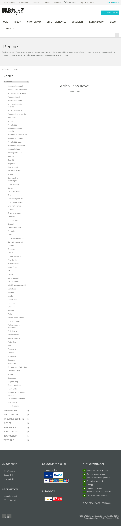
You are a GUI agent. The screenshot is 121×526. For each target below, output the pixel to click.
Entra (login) (96, 22)
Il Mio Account (9, 471)
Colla (10, 235)
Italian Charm (13, 267)
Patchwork (10, 427)
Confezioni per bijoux (16, 238)
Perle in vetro (13, 331)
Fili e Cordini (12, 260)
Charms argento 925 (16, 199)
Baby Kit (11, 160)
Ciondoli (11, 224)
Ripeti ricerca (75, 91)
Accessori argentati (15, 86)
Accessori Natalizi (15, 110)
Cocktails (11, 231)
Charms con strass (15, 202)
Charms (11, 195)
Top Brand (34, 22)
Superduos (12, 378)
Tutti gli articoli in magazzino (97, 470)
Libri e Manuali (13, 278)
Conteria (11, 246)
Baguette (11, 164)
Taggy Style (12, 389)
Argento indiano (14, 149)
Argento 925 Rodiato (15, 138)
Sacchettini (12, 360)
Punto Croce (11, 432)
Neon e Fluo (12, 300)
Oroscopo (11, 307)
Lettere (10, 274)
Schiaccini (12, 364)
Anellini (10, 121)
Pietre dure (12, 342)
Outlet (7, 423)
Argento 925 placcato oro (17, 135)
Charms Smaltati (14, 206)
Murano (11, 292)
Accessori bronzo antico (17, 93)
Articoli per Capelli (15, 153)
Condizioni (77, 22)
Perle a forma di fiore (16, 318)
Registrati (115, 2)
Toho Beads (12, 402)
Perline (8, 81)
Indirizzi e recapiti (10, 496)
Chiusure (11, 217)
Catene (10, 188)
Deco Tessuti (11, 415)
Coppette (11, 249)
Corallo (10, 253)
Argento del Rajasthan (16, 146)
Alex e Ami (12, 118)
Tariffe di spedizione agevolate (98, 478)
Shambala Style (14, 371)
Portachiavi (12, 349)
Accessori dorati (14, 97)
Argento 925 (12, 125)
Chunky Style (13, 220)
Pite (9, 346)
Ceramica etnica (14, 191)
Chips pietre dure (14, 213)
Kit (9, 271)
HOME (5, 22)
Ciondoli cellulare (14, 227)
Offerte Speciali (9, 500)
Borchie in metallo (14, 171)
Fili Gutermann (13, 264)
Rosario (11, 353)
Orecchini (11, 303)
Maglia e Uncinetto (14, 419)
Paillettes (11, 310)
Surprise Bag (13, 382)
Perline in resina (14, 338)
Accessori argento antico (17, 90)
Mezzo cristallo (13, 282)
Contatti (9, 29)
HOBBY (17, 22)
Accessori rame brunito (17, 114)
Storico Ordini (9, 475)
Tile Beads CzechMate (16, 399)
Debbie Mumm (10, 410)
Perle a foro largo (14, 321)
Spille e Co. (12, 374)
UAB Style (5, 69)
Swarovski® (10, 436)
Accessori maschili (15, 101)
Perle (10, 314)
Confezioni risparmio (16, 242)
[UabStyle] (13, 11)
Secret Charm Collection (17, 367)
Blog (113, 22)
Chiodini (11, 210)
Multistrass (12, 289)
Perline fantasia (13, 335)
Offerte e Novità (56, 22)
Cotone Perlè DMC (15, 256)
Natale (10, 296)
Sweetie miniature (14, 385)
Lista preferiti (8, 479)
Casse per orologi (14, 184)
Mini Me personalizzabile (17, 285)
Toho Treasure (13, 406)
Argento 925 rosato (15, 142)
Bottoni (10, 174)
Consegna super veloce (95, 474)
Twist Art (9, 440)
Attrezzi (11, 156)
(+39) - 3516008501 (86, 3)
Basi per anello (13, 167)
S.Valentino (12, 356)
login (108, 2)
